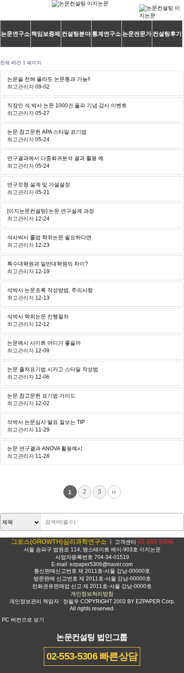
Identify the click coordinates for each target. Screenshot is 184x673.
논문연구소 (15, 33)
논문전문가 (136, 33)
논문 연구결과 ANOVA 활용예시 (45, 448)
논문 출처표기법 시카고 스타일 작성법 (52, 369)
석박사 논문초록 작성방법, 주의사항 (50, 290)
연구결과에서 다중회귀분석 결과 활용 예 (55, 158)
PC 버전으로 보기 (23, 620)
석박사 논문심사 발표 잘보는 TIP (46, 422)
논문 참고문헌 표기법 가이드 (41, 396)
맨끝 (114, 492)
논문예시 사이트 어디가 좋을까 (44, 343)
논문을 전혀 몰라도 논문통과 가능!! (48, 79)
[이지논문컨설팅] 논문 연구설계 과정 (50, 211)
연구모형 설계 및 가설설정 (38, 185)
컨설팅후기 (167, 33)
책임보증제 (45, 33)
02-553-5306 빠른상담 (92, 656)
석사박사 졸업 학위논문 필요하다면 (49, 237)
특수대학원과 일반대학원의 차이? (47, 264)
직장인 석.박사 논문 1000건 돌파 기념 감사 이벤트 (67, 105)
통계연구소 (106, 33)
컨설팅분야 (76, 33)
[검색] (175, 522)
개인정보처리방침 (92, 594)
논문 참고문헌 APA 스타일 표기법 (47, 132)
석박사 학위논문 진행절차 (38, 316)
